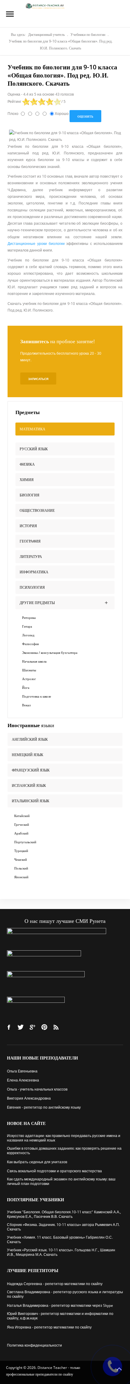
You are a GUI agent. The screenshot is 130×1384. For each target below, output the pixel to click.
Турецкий (21, 850)
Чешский (20, 859)
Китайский (22, 815)
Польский (21, 868)
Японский (21, 877)
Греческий (21, 824)
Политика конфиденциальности (34, 1345)
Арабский (21, 833)
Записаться (38, 379)
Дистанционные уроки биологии (37, 243)
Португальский (25, 842)
